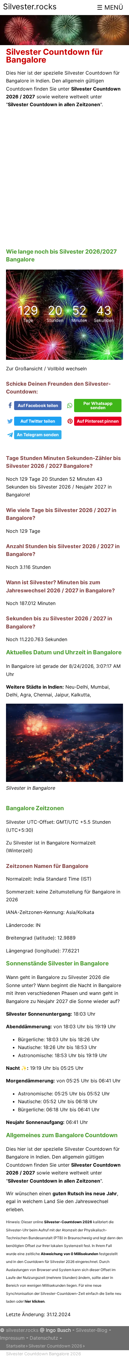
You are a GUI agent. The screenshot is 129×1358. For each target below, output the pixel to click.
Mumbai (100, 687)
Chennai (43, 695)
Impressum (12, 1338)
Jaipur (61, 695)
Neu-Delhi (76, 687)
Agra (25, 695)
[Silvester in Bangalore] (64, 780)
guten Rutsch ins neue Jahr (84, 1193)
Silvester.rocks (30, 6)
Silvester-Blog (91, 1330)
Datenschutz (44, 1338)
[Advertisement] (64, 178)
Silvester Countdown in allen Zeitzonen (54, 104)
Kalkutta (80, 695)
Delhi (11, 695)
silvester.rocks (22, 1330)
